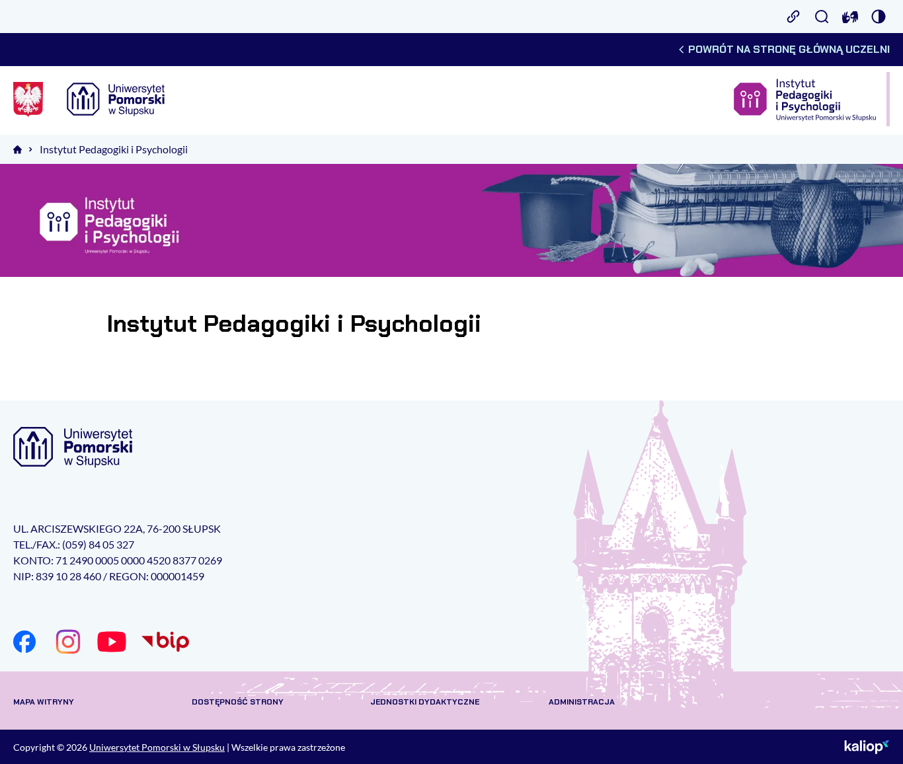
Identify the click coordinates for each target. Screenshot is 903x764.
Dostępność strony (238, 702)
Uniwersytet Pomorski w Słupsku (157, 747)
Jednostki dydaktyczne (424, 702)
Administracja (582, 702)
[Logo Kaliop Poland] (867, 747)
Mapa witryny (43, 702)
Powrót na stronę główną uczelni (789, 49)
